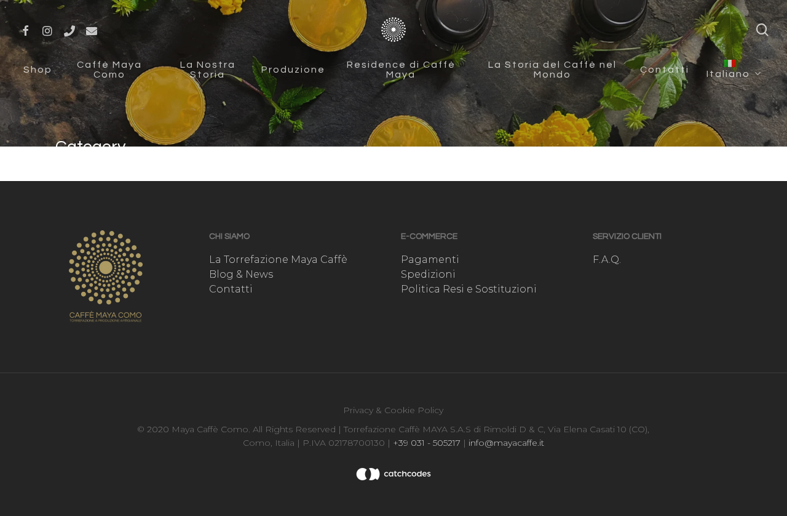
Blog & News (241, 274)
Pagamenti (430, 259)
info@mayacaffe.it (505, 442)
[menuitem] (733, 69)
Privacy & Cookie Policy (393, 410)
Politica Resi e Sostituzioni (469, 289)
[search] (762, 29)
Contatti (231, 289)
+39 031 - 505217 (427, 442)
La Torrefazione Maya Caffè (278, 259)
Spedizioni (428, 274)
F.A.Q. (607, 259)
